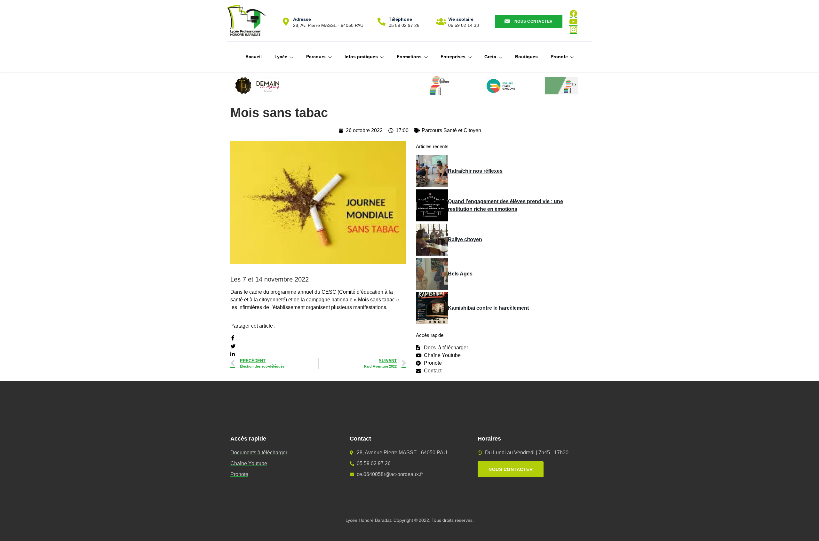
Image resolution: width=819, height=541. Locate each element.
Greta (490, 56)
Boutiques (526, 56)
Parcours (316, 56)
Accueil (253, 56)
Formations (409, 56)
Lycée (280, 56)
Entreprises (453, 56)
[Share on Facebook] (318, 338)
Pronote (559, 56)
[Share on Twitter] (318, 346)
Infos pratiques (361, 56)
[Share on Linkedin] (318, 354)
